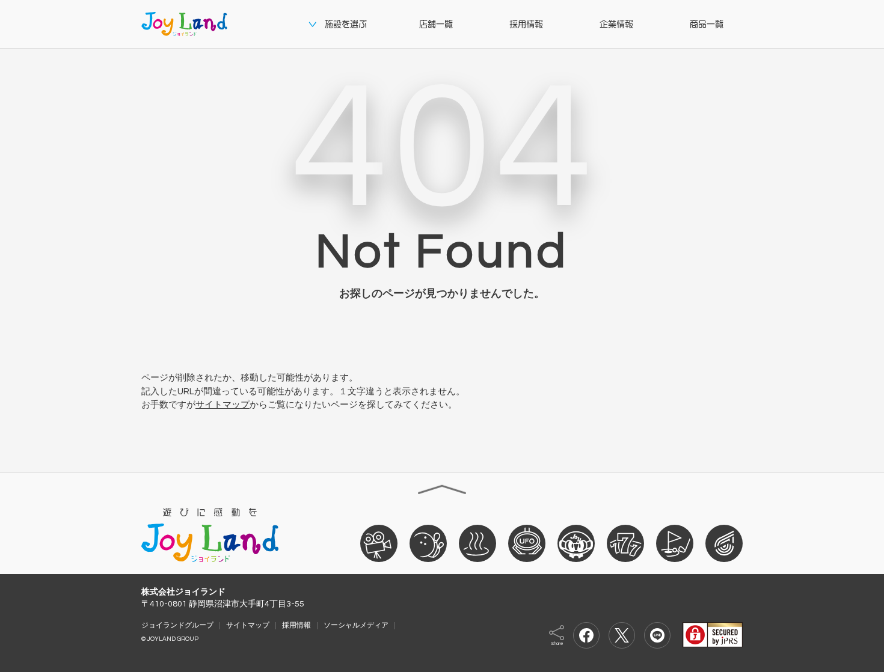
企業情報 (616, 24)
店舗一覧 (436, 24)
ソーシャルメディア (356, 625)
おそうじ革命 (724, 542)
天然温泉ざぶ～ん (477, 542)
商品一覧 (706, 24)
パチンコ (625, 542)
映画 (378, 542)
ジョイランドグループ (177, 625)
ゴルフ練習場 (674, 542)
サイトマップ (222, 404)
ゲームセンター (526, 542)
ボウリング (428, 542)
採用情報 (526, 24)
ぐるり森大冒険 (576, 542)
